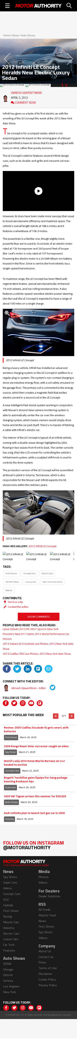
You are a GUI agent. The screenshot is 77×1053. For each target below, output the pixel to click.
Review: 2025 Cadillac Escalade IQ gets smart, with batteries (36, 729)
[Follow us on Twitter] (14, 703)
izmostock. (66, 1015)
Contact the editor (18, 606)
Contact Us (46, 957)
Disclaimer (45, 974)
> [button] (71, 716)
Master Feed (47, 915)
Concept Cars (29, 573)
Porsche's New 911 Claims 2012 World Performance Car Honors (36, 636)
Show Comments (38, 616)
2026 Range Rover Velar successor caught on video (36, 746)
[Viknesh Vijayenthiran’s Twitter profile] (50, 688)
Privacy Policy (47, 985)
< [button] (56, 716)
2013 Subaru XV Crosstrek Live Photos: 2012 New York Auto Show (38, 646)
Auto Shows (28, 35)
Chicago (8, 969)
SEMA (7, 964)
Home (6, 35)
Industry (9, 819)
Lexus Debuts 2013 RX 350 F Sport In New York (30, 629)
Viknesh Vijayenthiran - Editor (29, 688)
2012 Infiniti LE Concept (42, 546)
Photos (43, 877)
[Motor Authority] (38, 5)
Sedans (9, 590)
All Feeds (44, 909)
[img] (7, 669)
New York (9, 992)
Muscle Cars (11, 922)
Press (42, 962)
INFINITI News (12, 582)
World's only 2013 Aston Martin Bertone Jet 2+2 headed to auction (34, 763)
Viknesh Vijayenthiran (26, 92)
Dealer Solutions (49, 896)
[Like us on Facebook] (6, 703)
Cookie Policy (47, 979)
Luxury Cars (30, 582)
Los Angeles (11, 986)
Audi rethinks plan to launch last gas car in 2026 (34, 813)
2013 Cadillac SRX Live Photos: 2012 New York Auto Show (37, 653)
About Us (44, 951)
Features (9, 950)
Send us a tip (15, 601)
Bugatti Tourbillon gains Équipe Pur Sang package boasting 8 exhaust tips (35, 779)
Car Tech (8, 945)
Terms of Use (47, 968)
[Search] (69, 5)
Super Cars (10, 882)
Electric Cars (47, 573)
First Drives (11, 737)
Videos (7, 888)
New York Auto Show (52, 582)
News (15, 35)
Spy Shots (10, 752)
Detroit (8, 975)
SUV (6, 899)
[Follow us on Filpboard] (40, 703)
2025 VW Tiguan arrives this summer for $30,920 (35, 796)
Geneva (8, 981)
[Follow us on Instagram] (23, 703)
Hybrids (8, 905)
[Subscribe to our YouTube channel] (31, 703)
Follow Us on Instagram (33, 845)
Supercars (10, 787)
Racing (7, 916)
